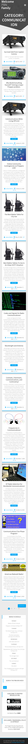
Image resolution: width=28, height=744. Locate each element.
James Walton (9, 61)
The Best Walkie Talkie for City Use (14, 215)
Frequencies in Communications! (14, 429)
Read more (14, 138)
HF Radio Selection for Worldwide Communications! (14, 485)
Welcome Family (7, 4)
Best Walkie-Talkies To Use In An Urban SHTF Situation (14, 264)
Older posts (21, 605)
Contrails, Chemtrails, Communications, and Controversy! (14, 380)
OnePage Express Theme (18, 742)
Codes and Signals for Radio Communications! (14, 314)
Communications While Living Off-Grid (14, 120)
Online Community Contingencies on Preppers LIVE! (14, 166)
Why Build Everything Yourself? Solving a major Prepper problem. (14, 85)
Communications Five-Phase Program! (14, 532)
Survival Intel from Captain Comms (14, 53)
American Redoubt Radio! (14, 574)
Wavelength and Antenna (14, 346)
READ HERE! (17, 729)
